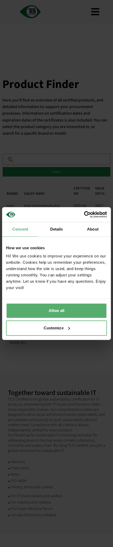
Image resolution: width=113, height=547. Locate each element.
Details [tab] (56, 229)
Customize (54, 328)
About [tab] (93, 229)
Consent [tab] (20, 229)
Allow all (57, 310)
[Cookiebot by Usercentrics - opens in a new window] (84, 214)
